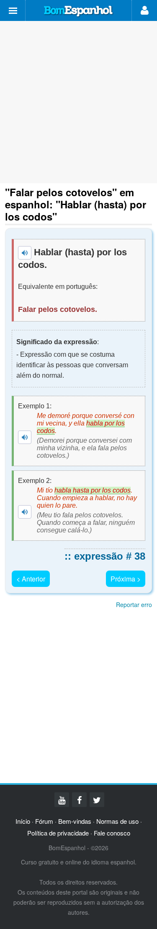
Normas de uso (117, 821)
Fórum (44, 821)
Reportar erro (134, 604)
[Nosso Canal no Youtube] (61, 799)
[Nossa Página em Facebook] (79, 799)
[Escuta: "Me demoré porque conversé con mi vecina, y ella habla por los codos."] (24, 437)
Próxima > (126, 579)
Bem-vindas (74, 821)
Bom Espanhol (79, 11)
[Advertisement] (78, 102)
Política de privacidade (58, 832)
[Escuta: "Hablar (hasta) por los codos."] (24, 252)
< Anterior (30, 579)
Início (22, 821)
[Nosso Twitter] (97, 799)
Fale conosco (112, 832)
